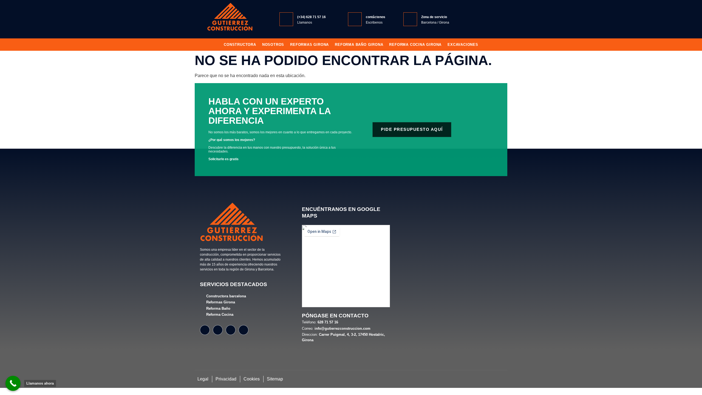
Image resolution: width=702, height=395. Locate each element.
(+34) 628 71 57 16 (311, 17)
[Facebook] (205, 330)
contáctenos (375, 17)
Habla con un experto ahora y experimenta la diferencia (269, 111)
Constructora (240, 45)
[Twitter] (231, 330)
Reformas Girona (309, 45)
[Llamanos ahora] (13, 383)
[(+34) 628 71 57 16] (286, 19)
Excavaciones (463, 45)
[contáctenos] (355, 19)
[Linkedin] (243, 330)
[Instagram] (218, 330)
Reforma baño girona (359, 45)
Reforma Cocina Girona (415, 45)
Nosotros (273, 45)
